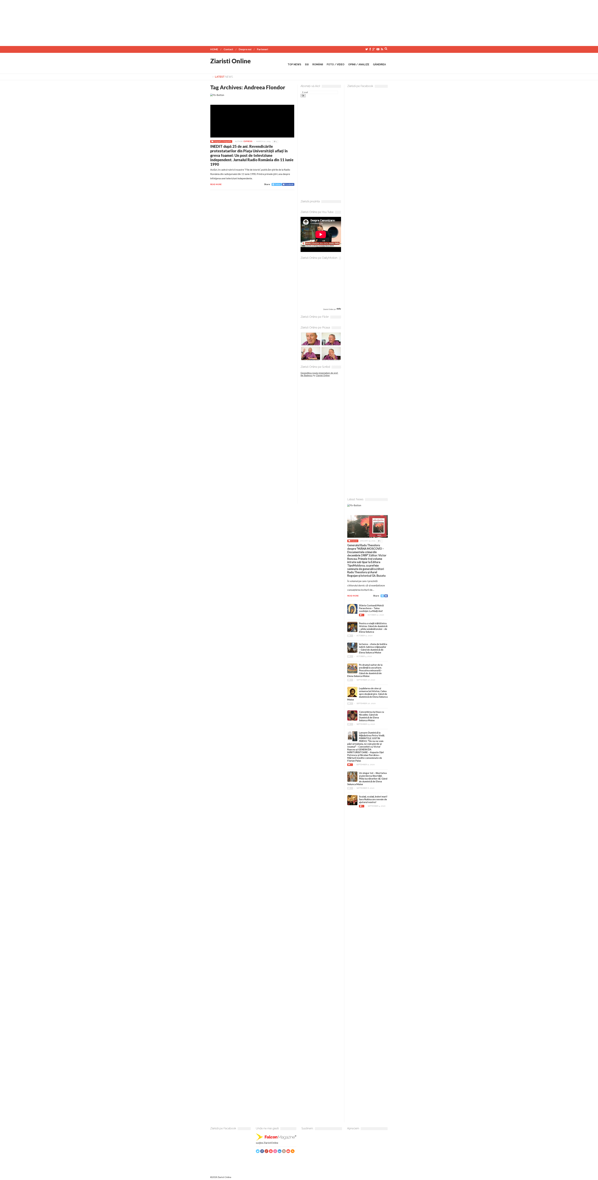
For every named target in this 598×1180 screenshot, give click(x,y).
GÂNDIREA (379, 64)
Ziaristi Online (230, 61)
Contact (228, 49)
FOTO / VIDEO (335, 64)
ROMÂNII (317, 64)
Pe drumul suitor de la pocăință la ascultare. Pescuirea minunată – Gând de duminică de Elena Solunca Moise (364, 670)
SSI (307, 64)
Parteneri (262, 49)
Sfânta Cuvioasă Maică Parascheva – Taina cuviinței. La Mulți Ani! (371, 608)
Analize (354, 541)
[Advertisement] (299, 22)
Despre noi (245, 49)
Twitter (278, 184)
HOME (214, 49)
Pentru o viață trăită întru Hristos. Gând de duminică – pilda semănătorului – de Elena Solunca (373, 627)
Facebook (289, 184)
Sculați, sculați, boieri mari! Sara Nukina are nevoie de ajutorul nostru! (373, 799)
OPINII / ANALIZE (358, 64)
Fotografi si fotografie (222, 141)
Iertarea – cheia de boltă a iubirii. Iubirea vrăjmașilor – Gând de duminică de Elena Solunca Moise (373, 648)
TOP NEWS (294, 64)
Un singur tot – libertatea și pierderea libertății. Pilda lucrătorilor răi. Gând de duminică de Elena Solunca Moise (367, 779)
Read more (216, 184)
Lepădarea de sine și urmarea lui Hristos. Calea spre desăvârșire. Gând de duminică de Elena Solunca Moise (367, 694)
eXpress (248, 141)
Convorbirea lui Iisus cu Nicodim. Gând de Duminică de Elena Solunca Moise (371, 716)
